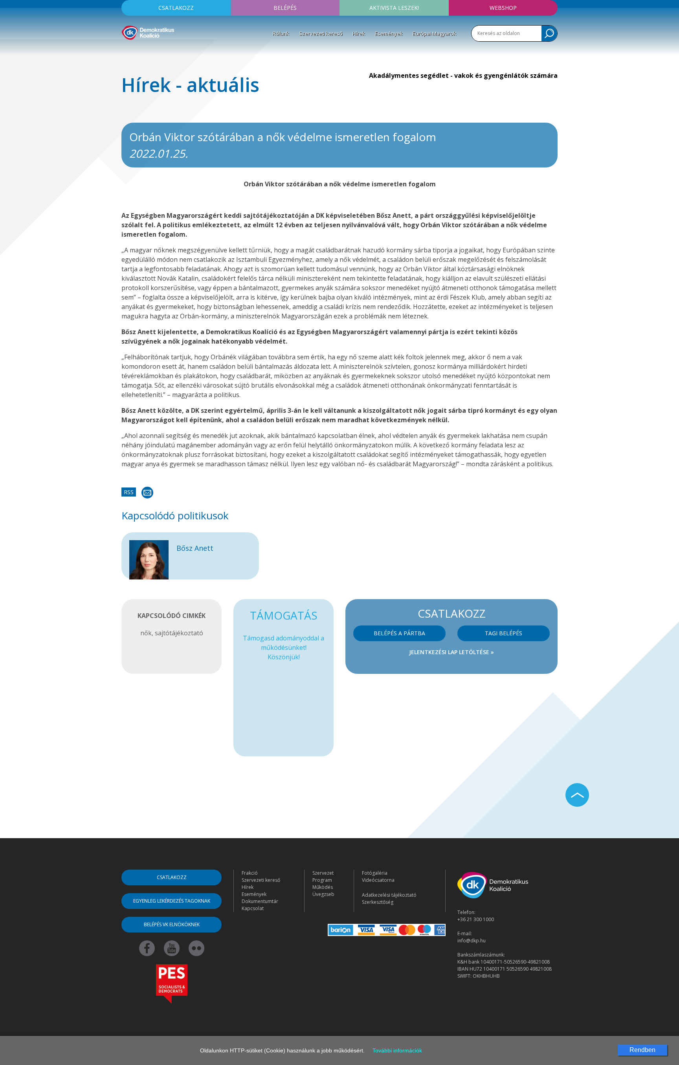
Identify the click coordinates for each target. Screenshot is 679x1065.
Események (389, 33)
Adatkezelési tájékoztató (389, 895)
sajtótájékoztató (179, 633)
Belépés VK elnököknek (172, 924)
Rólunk (281, 33)
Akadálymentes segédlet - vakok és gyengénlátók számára (463, 75)
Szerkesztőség (377, 902)
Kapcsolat (253, 908)
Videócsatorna (378, 880)
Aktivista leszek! (394, 7)
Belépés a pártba (399, 633)
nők (146, 633)
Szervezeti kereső (321, 33)
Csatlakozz (176, 7)
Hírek (358, 33)
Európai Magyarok (434, 33)
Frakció (250, 873)
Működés (322, 887)
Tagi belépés (503, 633)
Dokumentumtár (260, 901)
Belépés (285, 7)
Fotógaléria (374, 873)
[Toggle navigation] (126, 51)
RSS (129, 492)
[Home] (147, 31)
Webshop (503, 7)
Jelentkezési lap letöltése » (451, 652)
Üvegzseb (323, 894)
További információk (397, 1050)
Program (322, 880)
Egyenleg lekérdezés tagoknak (171, 901)
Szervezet (323, 873)
